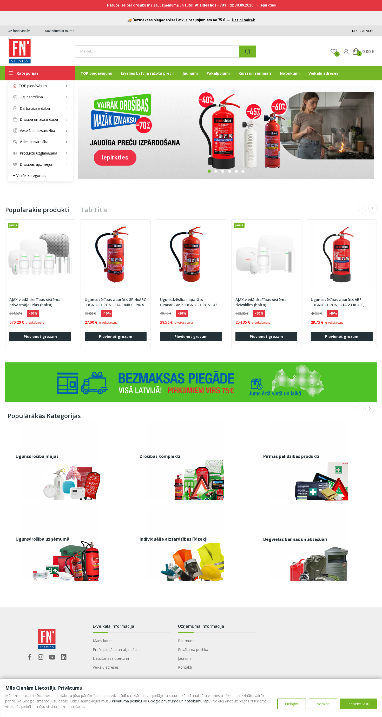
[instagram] (41, 657)
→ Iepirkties (265, 5)
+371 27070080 (362, 31)
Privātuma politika (193, 649)
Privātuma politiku (127, 701)
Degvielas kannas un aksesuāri (295, 539)
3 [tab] (222, 171)
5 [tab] (236, 171)
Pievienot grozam (40, 336)
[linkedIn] (64, 657)
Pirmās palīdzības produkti (291, 456)
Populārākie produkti (37, 210)
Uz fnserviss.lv (19, 31)
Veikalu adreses (106, 667)
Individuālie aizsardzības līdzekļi (174, 539)
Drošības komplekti (160, 456)
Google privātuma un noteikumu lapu (179, 701)
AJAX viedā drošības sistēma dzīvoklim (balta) (261, 302)
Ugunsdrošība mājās (37, 456)
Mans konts (103, 640)
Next (372, 208)
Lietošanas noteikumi (111, 658)
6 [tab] (243, 171)
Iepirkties (115, 157)
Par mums (186, 640)
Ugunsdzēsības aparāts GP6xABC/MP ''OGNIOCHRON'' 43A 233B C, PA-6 (190, 302)
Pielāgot (292, 703)
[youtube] (52, 657)
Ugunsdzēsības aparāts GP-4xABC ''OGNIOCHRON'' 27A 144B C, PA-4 (115, 302)
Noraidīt (323, 703)
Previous (362, 208)
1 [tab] (209, 171)
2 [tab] (216, 171)
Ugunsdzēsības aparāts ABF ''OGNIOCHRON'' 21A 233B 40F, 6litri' (337, 302)
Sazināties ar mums (59, 31)
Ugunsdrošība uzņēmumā (42, 539)
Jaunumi (185, 658)
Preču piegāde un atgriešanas (117, 649)
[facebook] (29, 657)
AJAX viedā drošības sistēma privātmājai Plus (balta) (35, 302)
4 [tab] (229, 171)
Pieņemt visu (358, 703)
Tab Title (94, 210)
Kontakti (185, 667)
